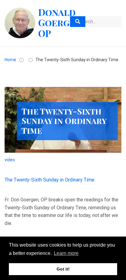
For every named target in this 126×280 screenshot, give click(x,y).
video (10, 159)
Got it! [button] (63, 269)
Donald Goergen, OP (61, 22)
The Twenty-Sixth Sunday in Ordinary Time (49, 180)
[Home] (20, 22)
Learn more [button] (66, 253)
